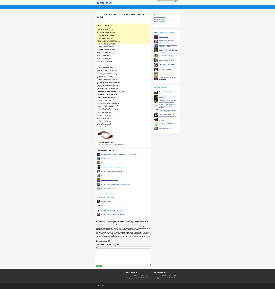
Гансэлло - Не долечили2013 (108, 197)
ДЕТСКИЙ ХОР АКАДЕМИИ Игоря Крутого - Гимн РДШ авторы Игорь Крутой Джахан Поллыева (168, 50)
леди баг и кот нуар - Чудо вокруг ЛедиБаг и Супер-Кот (166, 41)
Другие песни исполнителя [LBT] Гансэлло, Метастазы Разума (112, 144)
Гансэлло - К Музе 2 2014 (107, 193)
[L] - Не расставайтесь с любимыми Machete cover (167, 119)
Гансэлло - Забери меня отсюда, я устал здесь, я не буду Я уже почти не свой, (119, 154)
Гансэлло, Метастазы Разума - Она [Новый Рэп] (112, 210)
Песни (107, 7)
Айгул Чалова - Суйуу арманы (166, 69)
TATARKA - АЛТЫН (163, 37)
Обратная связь (100, 285)
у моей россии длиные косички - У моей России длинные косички (168, 45)
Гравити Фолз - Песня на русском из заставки (167, 65)
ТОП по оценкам (158, 23)
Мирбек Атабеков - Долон (165, 74)
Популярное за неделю (159, 17)
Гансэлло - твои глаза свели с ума (109, 188)
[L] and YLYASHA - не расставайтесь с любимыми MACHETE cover (167, 111)
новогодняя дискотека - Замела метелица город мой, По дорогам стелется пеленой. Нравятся (166, 60)
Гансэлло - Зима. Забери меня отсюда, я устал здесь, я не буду (115, 184)
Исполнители (116, 7)
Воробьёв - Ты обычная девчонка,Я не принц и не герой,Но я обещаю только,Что (167, 106)
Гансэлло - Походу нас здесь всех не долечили (112, 205)
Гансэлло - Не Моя (105, 158)
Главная (100, 7)
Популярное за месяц (159, 19)
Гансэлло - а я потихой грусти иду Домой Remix (112, 167)
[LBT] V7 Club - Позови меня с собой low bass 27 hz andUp (168, 96)
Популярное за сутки (159, 14)
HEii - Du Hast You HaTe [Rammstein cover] (167, 92)
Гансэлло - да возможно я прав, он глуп (110, 162)
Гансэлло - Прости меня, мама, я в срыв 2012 (111, 171)
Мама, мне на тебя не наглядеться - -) (167, 55)
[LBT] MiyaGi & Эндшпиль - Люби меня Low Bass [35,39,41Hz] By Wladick (167, 101)
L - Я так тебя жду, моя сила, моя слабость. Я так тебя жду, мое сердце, (167, 115)
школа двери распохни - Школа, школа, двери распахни (168, 78)
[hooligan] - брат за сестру (165, 128)
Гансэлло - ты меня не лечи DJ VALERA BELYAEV (112, 214)
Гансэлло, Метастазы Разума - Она (109, 180)
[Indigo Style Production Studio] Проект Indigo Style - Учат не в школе (168, 124)
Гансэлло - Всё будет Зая (107, 201)
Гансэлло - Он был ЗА (106, 175)
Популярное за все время (160, 21)
